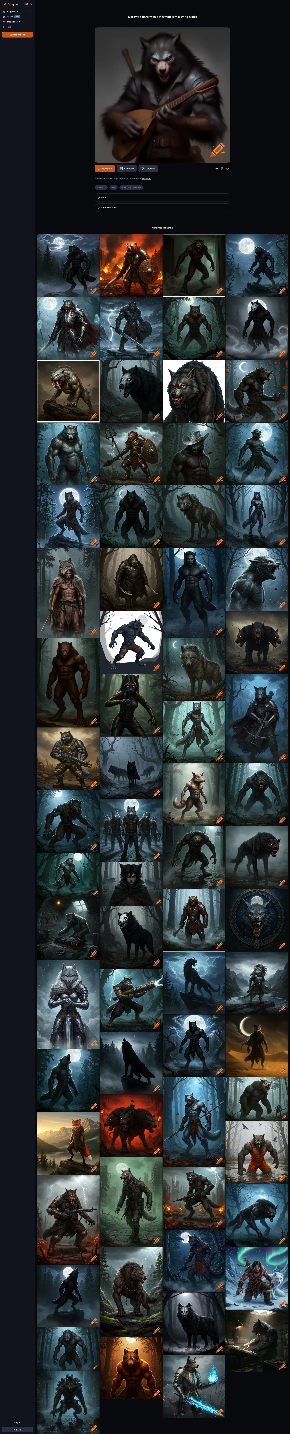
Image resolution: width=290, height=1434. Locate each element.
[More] (216, 168)
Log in (17, 1422)
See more (146, 178)
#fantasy (101, 187)
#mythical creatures (131, 187)
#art (113, 187)
